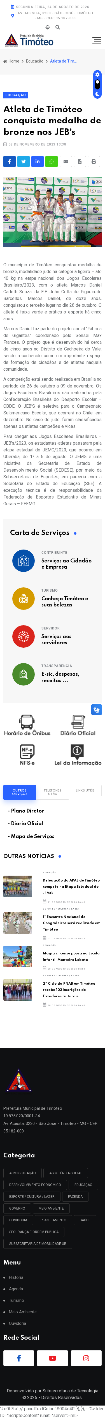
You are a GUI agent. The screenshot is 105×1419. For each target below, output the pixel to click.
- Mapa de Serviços (31, 836)
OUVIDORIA (18, 1220)
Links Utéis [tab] (85, 790)
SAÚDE (85, 1220)
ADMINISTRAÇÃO (22, 1173)
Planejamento (53, 1220)
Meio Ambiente (51, 1208)
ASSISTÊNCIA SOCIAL (65, 1173)
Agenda (16, 1289)
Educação (34, 61)
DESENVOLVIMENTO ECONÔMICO (35, 1185)
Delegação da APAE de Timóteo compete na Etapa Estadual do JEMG (71, 887)
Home (13, 61)
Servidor (50, 628)
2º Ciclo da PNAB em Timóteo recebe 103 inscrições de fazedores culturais (69, 990)
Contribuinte (54, 553)
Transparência (56, 666)
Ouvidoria (17, 1323)
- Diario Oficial (25, 823)
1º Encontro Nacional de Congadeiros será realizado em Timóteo (72, 923)
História (16, 1277)
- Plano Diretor (26, 811)
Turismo (49, 590)
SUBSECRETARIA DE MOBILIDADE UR (37, 1244)
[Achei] (47, 27)
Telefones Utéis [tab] (52, 792)
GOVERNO (17, 1208)
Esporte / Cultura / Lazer (61, 909)
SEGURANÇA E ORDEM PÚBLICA (34, 1232)
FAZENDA (75, 1197)
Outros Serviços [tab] (19, 792)
